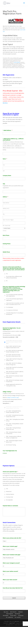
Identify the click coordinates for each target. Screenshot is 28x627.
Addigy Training (7, 391)
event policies (17, 62)
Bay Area (6, 612)
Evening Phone (6, 243)
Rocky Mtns (13, 615)
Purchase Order (9, 497)
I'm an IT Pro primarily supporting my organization (14, 299)
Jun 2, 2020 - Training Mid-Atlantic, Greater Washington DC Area (13, 411)
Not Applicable (9, 500)
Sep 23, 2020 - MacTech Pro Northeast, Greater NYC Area (14, 368)
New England (9, 613)
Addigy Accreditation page (13, 397)
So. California (9, 617)
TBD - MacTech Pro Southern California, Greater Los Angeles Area (14, 372)
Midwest (20, 612)
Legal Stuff (12, 623)
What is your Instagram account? (11, 563)
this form (5, 103)
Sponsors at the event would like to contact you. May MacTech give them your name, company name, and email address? (14, 269)
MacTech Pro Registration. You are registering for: (11, 328)
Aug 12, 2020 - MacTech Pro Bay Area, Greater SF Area (14, 359)
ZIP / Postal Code (6, 225)
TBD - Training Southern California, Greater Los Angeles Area (13, 437)
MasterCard (8, 491)
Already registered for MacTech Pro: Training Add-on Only (14, 385)
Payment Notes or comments (10, 505)
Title (4, 184)
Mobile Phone (6, 252)
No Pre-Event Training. (11, 445)
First (4, 164)
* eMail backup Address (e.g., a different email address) (13, 139)
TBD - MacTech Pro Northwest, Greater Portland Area (14, 380)
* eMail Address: (7, 130)
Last (4, 170)
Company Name (7, 175)
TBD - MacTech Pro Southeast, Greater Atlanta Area (14, 376)
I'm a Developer (9, 307)
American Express (10, 494)
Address (5, 196)
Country (4, 230)
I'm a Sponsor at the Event (12, 310)
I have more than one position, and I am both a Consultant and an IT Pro (15, 303)
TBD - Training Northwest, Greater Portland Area (13, 432)
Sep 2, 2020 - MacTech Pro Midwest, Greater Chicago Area (14, 363)
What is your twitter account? (10, 571)
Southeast (20, 615)
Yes (7, 273)
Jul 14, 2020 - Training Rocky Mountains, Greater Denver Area (15, 415)
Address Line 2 (6, 208)
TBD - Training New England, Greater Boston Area (14, 441)
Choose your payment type (10, 471)
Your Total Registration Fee (10, 450)
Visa (7, 488)
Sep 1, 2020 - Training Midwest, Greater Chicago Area (14, 424)
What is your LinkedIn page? (10, 546)
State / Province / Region (8, 219)
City (4, 214)
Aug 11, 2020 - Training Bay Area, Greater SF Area (15, 420)
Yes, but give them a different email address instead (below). (14, 277)
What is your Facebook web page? (11, 554)
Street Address (6, 202)
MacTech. (17, 621)
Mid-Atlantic (13, 612)
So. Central (17, 617)
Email (22, 623)
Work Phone (6, 235)
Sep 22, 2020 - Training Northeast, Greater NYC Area (13, 428)
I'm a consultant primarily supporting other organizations (14, 295)
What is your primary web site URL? (12, 538)
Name (5, 159)
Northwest (5, 615)
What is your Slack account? (10, 579)
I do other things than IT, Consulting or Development (14, 313)
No (6, 280)
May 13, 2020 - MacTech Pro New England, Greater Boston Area (13, 346)
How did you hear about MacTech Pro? (13, 588)
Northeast (17, 613)
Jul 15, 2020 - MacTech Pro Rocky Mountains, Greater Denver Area (13, 355)
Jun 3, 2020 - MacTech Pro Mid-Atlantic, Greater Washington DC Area (14, 351)
